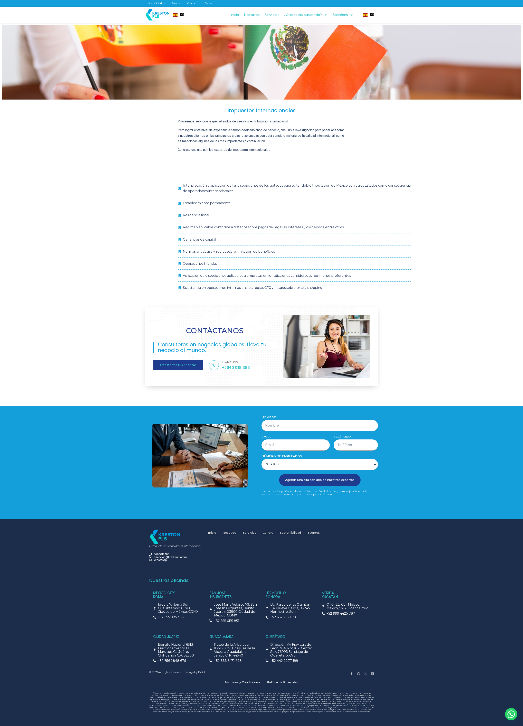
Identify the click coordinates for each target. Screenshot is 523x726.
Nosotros (252, 15)
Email (266, 437)
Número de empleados (282, 456)
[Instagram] (358, 673)
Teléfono (342, 437)
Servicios (272, 15)
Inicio (234, 15)
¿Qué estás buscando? (303, 15)
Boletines (340, 15)
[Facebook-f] (351, 673)
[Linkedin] (372, 673)
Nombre (269, 417)
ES (182, 15)
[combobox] (179, 14)
